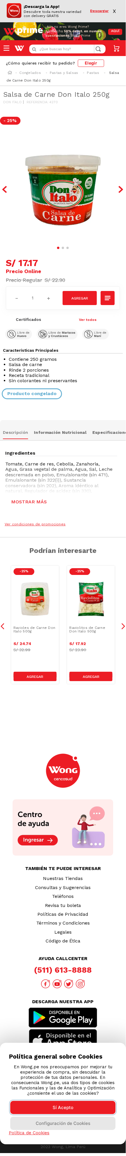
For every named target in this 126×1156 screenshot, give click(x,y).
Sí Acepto (63, 1107)
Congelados (30, 73)
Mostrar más (29, 502)
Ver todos (87, 320)
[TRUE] (34, 676)
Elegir (91, 62)
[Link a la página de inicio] (9, 73)
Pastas (93, 73)
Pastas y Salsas (64, 73)
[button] (108, 298)
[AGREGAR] (80, 298)
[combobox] (67, 49)
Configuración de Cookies (63, 1123)
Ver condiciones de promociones (35, 524)
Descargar (99, 11)
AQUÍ (115, 31)
